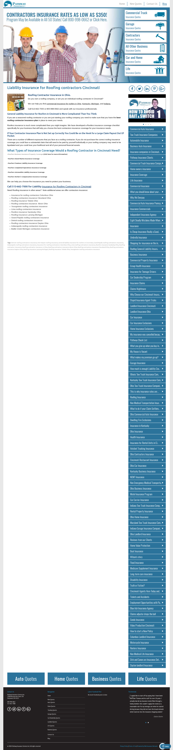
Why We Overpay (137, 197)
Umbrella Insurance (138, 237)
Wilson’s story (136, 557)
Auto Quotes (51, 702)
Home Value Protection (140, 545)
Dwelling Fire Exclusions (140, 420)
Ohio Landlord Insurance (140, 534)
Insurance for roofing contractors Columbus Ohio (53, 245)
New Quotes (136, 4)
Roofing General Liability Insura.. (144, 249)
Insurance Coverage (138, 174)
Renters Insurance (138, 648)
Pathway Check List (138, 340)
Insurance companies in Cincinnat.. (145, 152)
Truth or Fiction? (137, 585)
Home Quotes (51, 706)
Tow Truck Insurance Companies (144, 135)
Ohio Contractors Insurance (142, 454)
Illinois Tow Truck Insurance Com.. (144, 374)
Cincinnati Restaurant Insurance (144, 460)
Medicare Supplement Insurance (144, 568)
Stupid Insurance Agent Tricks (143, 300)
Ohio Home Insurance (139, 517)
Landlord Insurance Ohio (140, 311)
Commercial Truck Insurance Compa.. (146, 163)
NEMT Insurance (137, 477)
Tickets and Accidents (139, 597)
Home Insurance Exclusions (142, 329)
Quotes (26, 678)
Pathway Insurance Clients (141, 157)
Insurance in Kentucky (139, 425)
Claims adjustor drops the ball (143, 614)
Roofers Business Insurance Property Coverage (25, 154)
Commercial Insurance (139, 186)
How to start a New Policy (141, 631)
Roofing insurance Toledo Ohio (59, 249)
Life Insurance (136, 180)
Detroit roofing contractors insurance (24, 243)
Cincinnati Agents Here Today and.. (145, 591)
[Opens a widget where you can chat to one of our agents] (165, 746)
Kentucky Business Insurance (142, 471)
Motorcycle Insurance (139, 642)
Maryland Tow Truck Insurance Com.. (145, 522)
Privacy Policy (124, 746)
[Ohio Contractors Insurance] (86, 45)
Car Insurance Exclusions (141, 323)
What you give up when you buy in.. (145, 346)
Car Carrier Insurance (139, 500)
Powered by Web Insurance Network (147, 746)
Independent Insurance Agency (143, 214)
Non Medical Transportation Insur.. (145, 403)
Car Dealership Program (140, 277)
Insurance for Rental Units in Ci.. (144, 443)
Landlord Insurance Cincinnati (143, 306)
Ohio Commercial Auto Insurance (144, 414)
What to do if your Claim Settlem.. (144, 408)
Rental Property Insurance (141, 511)
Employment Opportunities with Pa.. (145, 602)
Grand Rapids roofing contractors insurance (108, 243)
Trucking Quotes (52, 710)
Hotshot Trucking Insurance (142, 448)
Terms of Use (132, 746)
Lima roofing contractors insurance (83, 245)
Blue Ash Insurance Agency (141, 608)
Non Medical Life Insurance (142, 654)
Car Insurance (136, 317)
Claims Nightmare (138, 289)
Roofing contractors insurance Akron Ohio (62, 247)
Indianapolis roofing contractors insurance (21, 245)
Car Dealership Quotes (54, 718)
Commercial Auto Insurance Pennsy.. (145, 203)
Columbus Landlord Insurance (142, 637)
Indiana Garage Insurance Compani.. (145, 528)
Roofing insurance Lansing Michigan (36, 249)
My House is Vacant (138, 351)
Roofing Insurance (138, 397)
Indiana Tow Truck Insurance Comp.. (145, 505)
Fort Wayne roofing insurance (48, 243)
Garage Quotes (52, 714)
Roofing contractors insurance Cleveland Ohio (93, 247)
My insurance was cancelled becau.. (145, 334)
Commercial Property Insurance (144, 260)
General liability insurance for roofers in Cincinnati (75, 243)
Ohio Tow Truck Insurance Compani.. (145, 386)
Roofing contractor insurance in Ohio (35, 247)
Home (122, 4)
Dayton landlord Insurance (141, 665)
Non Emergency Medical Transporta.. (146, 483)
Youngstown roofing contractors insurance (85, 249)
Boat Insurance (136, 551)
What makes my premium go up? (144, 357)
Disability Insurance (138, 580)
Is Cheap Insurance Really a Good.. (144, 232)
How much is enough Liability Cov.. (145, 368)
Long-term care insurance (141, 574)
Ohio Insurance (136, 431)
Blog (164, 4)
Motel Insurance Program (141, 494)
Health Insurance (137, 437)
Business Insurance (138, 254)
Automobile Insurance (139, 140)
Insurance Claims (137, 283)
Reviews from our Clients (141, 540)
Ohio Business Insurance (140, 488)
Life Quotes (51, 726)
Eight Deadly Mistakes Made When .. (145, 220)
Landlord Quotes (52, 722)
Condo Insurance (137, 619)
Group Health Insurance (140, 266)
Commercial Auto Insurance (142, 129)
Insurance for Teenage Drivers (143, 271)
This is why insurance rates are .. (144, 391)
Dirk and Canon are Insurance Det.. (145, 659)
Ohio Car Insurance (138, 465)
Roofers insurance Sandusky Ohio (107, 245)
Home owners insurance (140, 169)
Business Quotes (52, 730)
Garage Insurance (137, 363)
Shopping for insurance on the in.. (144, 243)
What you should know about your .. (145, 192)
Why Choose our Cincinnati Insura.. (145, 294)
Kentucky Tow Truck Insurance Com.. (145, 380)
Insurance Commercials (140, 209)
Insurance (134, 226)
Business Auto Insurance (140, 146)
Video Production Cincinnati (142, 625)
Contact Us (152, 4)
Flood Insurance (137, 562)
